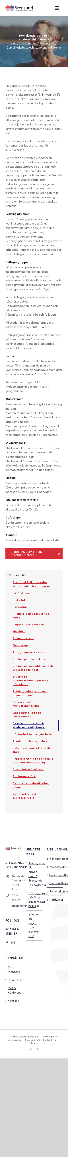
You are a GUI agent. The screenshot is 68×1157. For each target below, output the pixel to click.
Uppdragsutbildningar (55, 875)
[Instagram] (13, 942)
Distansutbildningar (55, 883)
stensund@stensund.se (16, 906)
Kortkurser (55, 899)
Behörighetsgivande (55, 858)
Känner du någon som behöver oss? (33, 925)
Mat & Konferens (13, 990)
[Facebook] (7, 942)
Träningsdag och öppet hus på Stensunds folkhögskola (34, 874)
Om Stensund (13, 969)
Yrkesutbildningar (55, 867)
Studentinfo (13, 980)
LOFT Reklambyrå (46, 1040)
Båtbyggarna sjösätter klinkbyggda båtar (34, 900)
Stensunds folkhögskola (25, 1037)
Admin (34, 1043)
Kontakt (13, 1000)
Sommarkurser (55, 891)
